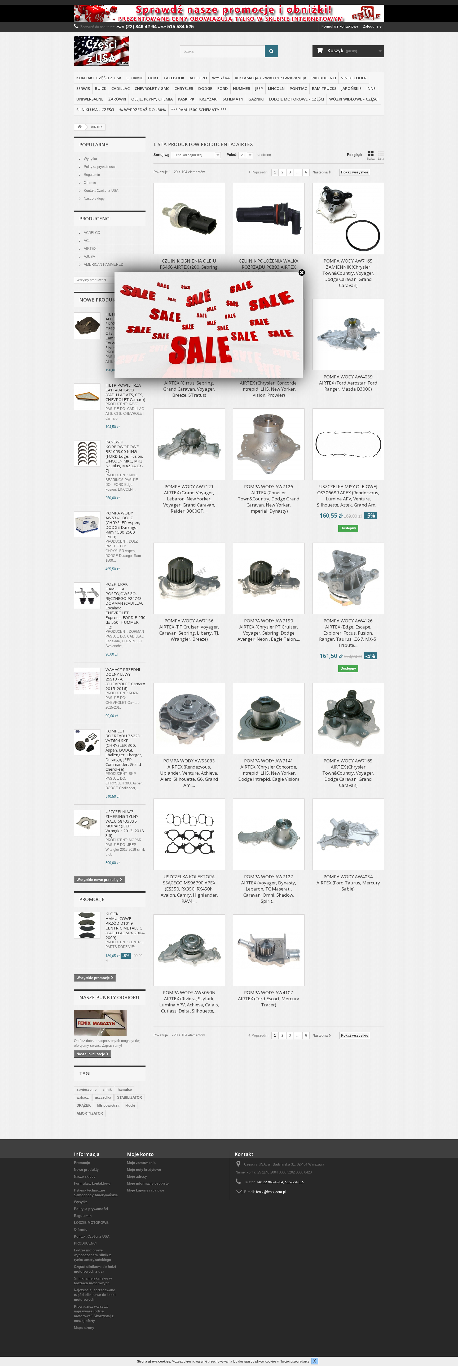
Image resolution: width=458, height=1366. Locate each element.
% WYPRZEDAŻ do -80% (142, 109)
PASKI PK (186, 99)
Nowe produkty (100, 299)
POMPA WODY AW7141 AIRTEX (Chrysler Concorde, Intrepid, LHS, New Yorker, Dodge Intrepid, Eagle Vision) (268, 770)
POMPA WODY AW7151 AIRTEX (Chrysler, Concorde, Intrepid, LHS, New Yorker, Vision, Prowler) (269, 386)
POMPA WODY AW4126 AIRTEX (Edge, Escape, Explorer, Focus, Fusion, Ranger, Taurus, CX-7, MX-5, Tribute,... (348, 633)
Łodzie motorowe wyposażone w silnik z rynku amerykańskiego (92, 1255)
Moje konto (140, 1154)
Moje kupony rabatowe (145, 1190)
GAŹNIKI (256, 99)
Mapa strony (84, 1328)
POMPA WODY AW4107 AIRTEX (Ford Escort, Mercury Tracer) (268, 998)
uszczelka (103, 1097)
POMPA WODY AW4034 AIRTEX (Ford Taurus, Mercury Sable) (348, 883)
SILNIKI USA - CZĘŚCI (95, 109)
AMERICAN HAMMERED (103, 265)
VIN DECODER (354, 77)
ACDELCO (91, 233)
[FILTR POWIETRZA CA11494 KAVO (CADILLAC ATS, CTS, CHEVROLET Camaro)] (87, 396)
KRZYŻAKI (208, 99)
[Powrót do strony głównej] (79, 127)
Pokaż (232, 155)
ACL (86, 241)
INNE (371, 88)
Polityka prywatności (99, 167)
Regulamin (91, 175)
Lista (381, 158)
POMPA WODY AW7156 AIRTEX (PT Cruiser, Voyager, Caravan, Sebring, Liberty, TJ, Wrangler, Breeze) (189, 630)
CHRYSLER (183, 88)
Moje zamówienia (141, 1163)
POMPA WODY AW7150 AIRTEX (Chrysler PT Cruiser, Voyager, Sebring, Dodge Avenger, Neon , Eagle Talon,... (268, 630)
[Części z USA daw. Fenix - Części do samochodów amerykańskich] (123, 51)
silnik (107, 1090)
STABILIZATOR (129, 1097)
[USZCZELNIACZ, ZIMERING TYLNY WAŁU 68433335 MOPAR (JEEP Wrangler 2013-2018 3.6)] (87, 823)
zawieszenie (86, 1090)
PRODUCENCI (323, 77)
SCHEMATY (233, 99)
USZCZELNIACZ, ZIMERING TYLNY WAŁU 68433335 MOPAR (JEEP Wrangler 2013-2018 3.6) (124, 823)
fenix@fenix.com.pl (271, 1192)
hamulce (125, 1090)
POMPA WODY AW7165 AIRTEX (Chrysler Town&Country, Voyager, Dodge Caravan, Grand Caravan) (348, 773)
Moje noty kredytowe (144, 1170)
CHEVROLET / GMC (152, 88)
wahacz (83, 1097)
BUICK (100, 88)
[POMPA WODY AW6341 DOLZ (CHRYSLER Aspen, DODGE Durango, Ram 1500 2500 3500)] (87, 524)
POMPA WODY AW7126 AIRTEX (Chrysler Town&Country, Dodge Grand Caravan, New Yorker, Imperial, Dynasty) (269, 498)
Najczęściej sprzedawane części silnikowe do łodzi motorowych (95, 1295)
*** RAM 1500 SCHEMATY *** (199, 109)
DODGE (205, 88)
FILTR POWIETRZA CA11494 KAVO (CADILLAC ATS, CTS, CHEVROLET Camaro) (125, 392)
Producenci (95, 218)
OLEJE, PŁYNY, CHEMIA (152, 99)
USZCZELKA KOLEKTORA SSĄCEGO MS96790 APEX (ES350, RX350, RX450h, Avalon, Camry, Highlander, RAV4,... (189, 889)
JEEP (259, 88)
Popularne (93, 144)
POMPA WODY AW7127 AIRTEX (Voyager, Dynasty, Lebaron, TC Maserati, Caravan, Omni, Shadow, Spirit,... (268, 889)
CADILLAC (120, 88)
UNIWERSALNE (89, 99)
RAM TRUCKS (324, 88)
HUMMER (241, 88)
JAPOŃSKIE (351, 88)
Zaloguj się (372, 26)
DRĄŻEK (84, 1105)
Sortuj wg (161, 155)
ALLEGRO (198, 77)
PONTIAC (298, 88)
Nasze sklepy (94, 198)
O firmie (134, 77)
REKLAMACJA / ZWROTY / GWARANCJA (270, 77)
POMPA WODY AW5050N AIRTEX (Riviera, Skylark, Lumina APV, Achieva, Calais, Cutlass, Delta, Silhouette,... (189, 1001)
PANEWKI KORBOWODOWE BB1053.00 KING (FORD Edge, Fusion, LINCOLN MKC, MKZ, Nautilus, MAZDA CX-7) (124, 456)
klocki (130, 1105)
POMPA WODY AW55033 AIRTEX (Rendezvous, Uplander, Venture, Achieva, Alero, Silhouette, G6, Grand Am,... (189, 773)
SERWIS (83, 88)
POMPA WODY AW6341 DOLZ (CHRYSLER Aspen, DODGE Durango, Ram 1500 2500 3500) (122, 524)
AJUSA (89, 257)
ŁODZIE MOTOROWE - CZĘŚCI (296, 99)
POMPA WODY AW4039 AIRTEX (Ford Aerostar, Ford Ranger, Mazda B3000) (348, 383)
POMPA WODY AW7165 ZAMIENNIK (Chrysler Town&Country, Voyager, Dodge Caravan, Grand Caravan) (348, 273)
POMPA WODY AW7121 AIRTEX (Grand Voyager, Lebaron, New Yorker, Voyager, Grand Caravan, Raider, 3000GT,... (189, 498)
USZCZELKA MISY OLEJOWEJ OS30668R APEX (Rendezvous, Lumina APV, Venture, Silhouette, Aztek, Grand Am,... (348, 495)
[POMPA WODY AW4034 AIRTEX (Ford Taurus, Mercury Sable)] (348, 834)
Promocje (92, 899)
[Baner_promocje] (229, 13)
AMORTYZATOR (90, 1113)
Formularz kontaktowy (340, 26)
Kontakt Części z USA (98, 77)
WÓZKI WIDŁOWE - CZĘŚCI (353, 99)
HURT (153, 77)
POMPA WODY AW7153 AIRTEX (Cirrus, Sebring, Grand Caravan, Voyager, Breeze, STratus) (189, 386)
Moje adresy (137, 1177)
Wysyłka (221, 77)
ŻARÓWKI (117, 99)
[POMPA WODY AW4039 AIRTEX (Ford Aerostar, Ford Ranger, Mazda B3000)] (348, 334)
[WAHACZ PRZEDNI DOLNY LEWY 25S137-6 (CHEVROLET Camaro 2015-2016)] (87, 681)
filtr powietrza (108, 1105)
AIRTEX (89, 249)
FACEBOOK (174, 77)
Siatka (371, 158)
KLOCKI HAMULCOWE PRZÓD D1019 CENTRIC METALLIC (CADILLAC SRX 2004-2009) (125, 925)
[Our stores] (110, 1023)
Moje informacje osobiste (148, 1183)
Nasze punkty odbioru (109, 997)
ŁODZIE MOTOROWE (91, 1223)
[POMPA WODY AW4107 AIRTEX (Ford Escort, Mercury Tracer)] (269, 950)
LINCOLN (276, 88)
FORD (222, 88)
